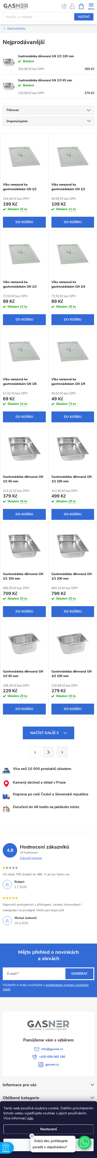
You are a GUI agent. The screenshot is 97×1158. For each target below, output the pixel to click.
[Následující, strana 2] (48, 752)
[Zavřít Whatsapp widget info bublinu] (31, 1135)
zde (30, 1118)
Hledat (84, 17)
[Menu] (91, 6)
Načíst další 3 (45, 732)
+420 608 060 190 (52, 1057)
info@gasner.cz (52, 1049)
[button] (84, 1142)
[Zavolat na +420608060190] (64, 6)
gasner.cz (52, 1064)
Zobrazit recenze (31, 858)
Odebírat (79, 973)
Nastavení (48, 1129)
